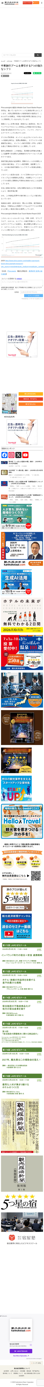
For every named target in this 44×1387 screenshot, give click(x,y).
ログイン (36, 2)
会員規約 (21, 1375)
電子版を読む (31, 404)
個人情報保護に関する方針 (32, 1373)
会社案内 (6, 1371)
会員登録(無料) (31, 394)
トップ (3, 61)
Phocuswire (12, 271)
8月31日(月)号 (9, 417)
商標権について (18, 1373)
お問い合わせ (14, 1371)
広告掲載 (22, 1371)
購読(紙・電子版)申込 (28, 2)
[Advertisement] (22, 24)
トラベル (9, 61)
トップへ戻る (37, 1363)
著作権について (7, 1373)
